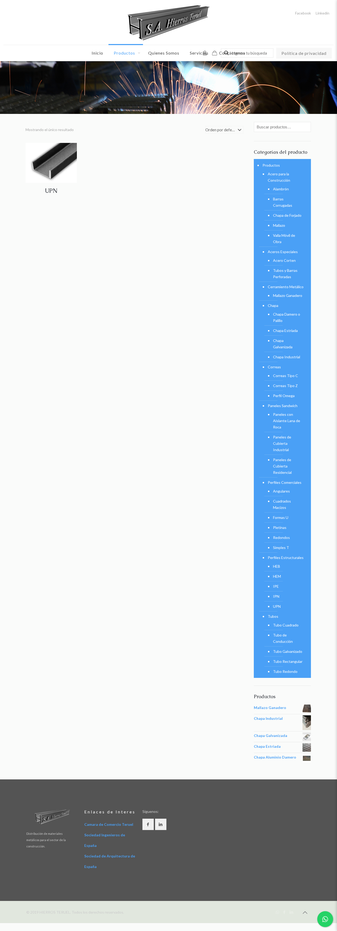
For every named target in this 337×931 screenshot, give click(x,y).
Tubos (273, 616)
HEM (277, 576)
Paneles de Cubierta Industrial (282, 443)
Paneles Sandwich (283, 405)
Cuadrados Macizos (282, 504)
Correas (274, 367)
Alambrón (281, 189)
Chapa (273, 305)
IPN (276, 596)
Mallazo (279, 225)
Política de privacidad (303, 53)
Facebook (303, 13)
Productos (271, 165)
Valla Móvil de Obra (284, 238)
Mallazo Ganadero (287, 295)
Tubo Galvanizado (287, 651)
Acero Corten (284, 260)
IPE (276, 586)
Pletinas (279, 527)
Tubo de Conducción (283, 638)
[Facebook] (284, 912)
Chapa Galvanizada (283, 343)
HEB (276, 566)
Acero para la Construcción (279, 177)
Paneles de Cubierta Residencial (282, 466)
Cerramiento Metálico (286, 286)
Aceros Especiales (283, 251)
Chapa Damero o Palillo (286, 317)
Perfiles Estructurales (286, 557)
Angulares (281, 491)
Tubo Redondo (285, 671)
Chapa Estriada (285, 330)
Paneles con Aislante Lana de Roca (286, 420)
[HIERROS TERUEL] (168, 22)
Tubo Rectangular (288, 661)
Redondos (281, 537)
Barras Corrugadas (282, 202)
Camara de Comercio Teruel (108, 824)
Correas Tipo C (285, 375)
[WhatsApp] (277, 912)
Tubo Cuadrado (286, 625)
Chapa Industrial (286, 357)
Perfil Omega (284, 395)
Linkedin (322, 13)
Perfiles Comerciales (284, 482)
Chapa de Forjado (287, 215)
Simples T (281, 547)
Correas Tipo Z (285, 385)
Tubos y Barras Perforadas (285, 273)
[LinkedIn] (291, 912)
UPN (51, 191)
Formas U (280, 517)
